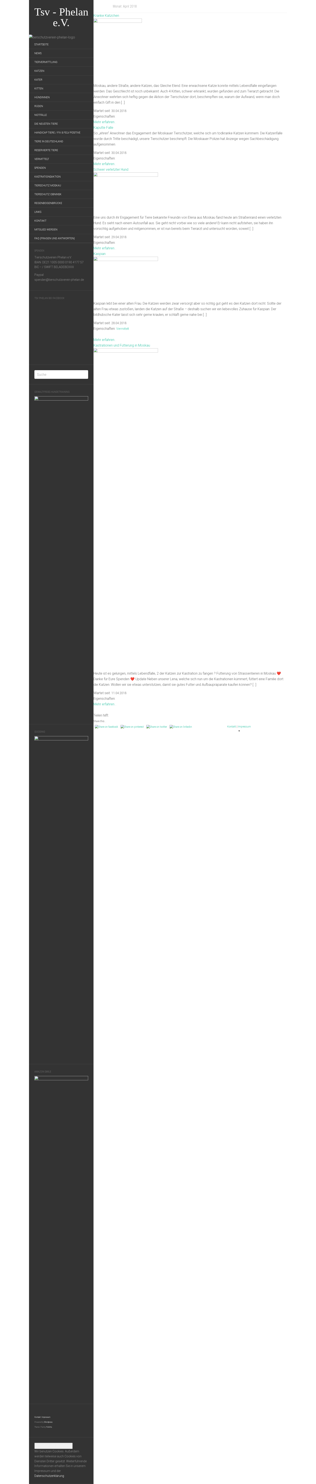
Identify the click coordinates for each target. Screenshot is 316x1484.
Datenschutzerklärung (49, 1476)
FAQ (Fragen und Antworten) (54, 238)
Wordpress (48, 1422)
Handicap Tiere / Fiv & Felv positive (57, 132)
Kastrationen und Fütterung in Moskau (122, 345)
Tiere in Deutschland (48, 141)
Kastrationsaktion (47, 176)
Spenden (40, 167)
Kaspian (100, 254)
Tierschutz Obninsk (47, 194)
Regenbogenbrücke (48, 203)
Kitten (38, 88)
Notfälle (40, 115)
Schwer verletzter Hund (111, 169)
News (37, 53)
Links (37, 211)
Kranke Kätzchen (106, 16)
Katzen (39, 70)
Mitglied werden (45, 229)
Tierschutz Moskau (47, 185)
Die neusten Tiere (46, 123)
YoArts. (49, 1427)
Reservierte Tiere (46, 150)
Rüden (38, 106)
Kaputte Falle (103, 128)
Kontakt (40, 220)
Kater (38, 79)
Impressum (46, 1417)
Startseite (41, 44)
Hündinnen (42, 97)
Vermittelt (41, 159)
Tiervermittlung (45, 62)
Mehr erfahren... (105, 122)
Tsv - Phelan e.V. (61, 17)
